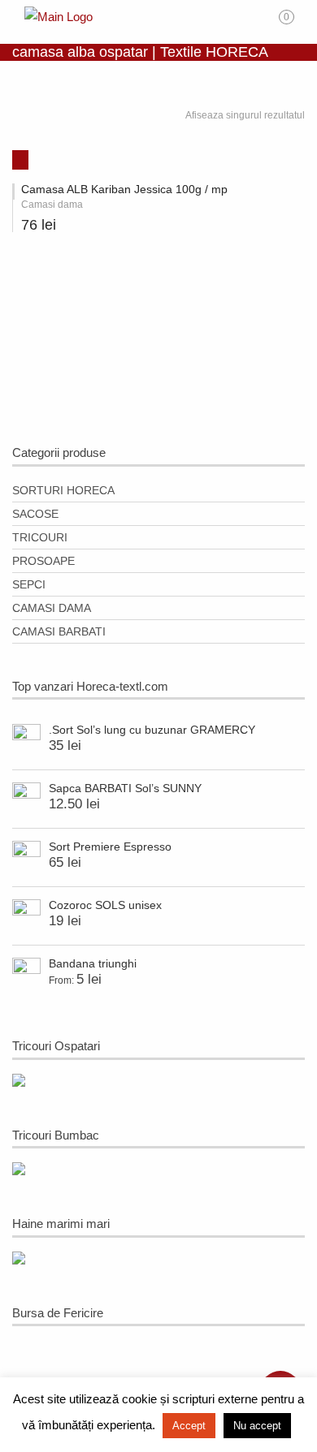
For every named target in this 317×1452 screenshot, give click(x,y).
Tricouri (39, 537)
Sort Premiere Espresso (110, 846)
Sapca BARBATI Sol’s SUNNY (125, 788)
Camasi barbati (59, 631)
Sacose (35, 513)
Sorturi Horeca (63, 490)
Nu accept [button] (257, 1426)
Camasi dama (51, 607)
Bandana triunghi (93, 963)
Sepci (29, 584)
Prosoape (43, 560)
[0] (297, 22)
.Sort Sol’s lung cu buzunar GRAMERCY (152, 729)
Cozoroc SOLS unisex (105, 905)
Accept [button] (189, 1426)
